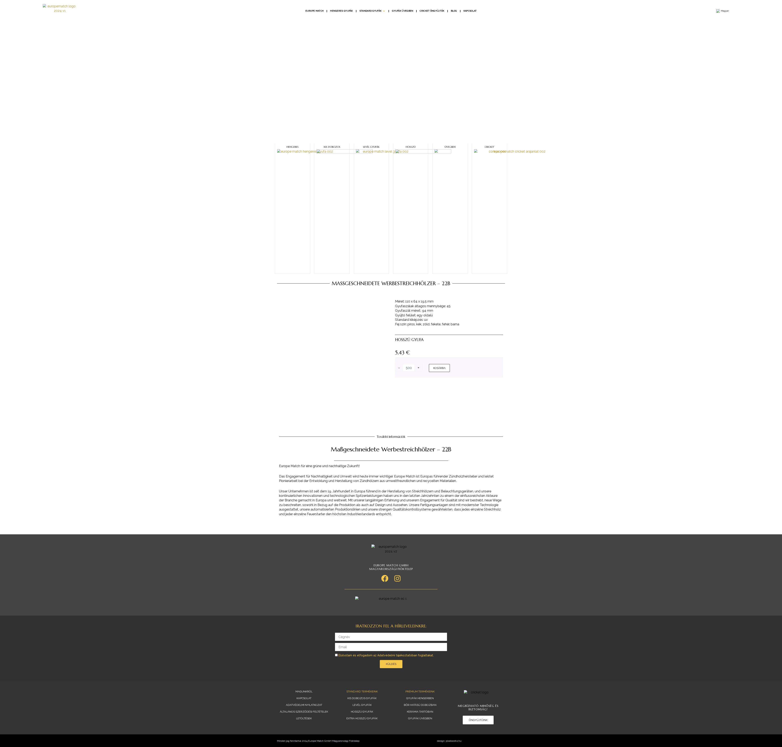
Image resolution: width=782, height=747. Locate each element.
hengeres (293, 146)
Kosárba (439, 368)
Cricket (489, 146)
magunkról (303, 691)
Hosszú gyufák (362, 711)
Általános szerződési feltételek (304, 711)
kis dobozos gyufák (362, 698)
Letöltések (304, 718)
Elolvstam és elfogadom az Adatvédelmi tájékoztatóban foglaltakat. (386, 655)
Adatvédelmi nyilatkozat (304, 704)
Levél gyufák (371, 146)
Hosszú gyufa (409, 339)
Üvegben (450, 146)
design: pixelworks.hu (449, 740)
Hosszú (411, 146)
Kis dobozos (332, 146)
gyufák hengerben (420, 698)
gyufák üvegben (420, 718)
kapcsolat (304, 698)
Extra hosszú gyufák (362, 718)
